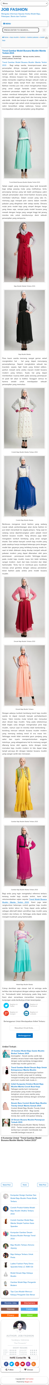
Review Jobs (11, 1303)
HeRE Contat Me (18, 1358)
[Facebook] (6, 1364)
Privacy (10, 1315)
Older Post (42, 1185)
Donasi (30, 1370)
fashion (37, 56)
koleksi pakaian (7, 58)
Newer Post (7, 1185)
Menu (8, 24)
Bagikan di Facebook (34, 1005)
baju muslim (29, 56)
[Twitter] (11, 1364)
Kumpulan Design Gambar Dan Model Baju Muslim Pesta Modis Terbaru (23, 1198)
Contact (29, 1309)
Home (25, 1185)
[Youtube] (22, 1364)
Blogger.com (28, 1382)
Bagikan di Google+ (14, 1013)
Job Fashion (14, 9)
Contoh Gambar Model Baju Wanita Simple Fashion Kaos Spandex (22, 1223)
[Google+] (17, 1364)
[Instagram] (28, 1364)
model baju (17, 58)
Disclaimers (29, 1303)
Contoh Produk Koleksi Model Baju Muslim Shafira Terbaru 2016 (22, 1211)
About (29, 1315)
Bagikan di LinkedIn (34, 1013)
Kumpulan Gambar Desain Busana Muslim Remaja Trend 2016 (22, 1235)
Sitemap (11, 1309)
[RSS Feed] (33, 1364)
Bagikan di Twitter (14, 1005)
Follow (10, 1370)
